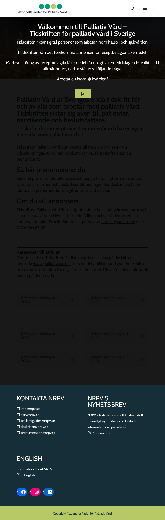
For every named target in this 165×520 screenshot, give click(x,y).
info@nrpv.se (30, 409)
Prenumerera (100, 433)
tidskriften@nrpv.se (34, 427)
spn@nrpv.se (29, 415)
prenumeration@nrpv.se (37, 433)
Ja (82, 93)
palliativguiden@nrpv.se (37, 421)
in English (27, 475)
